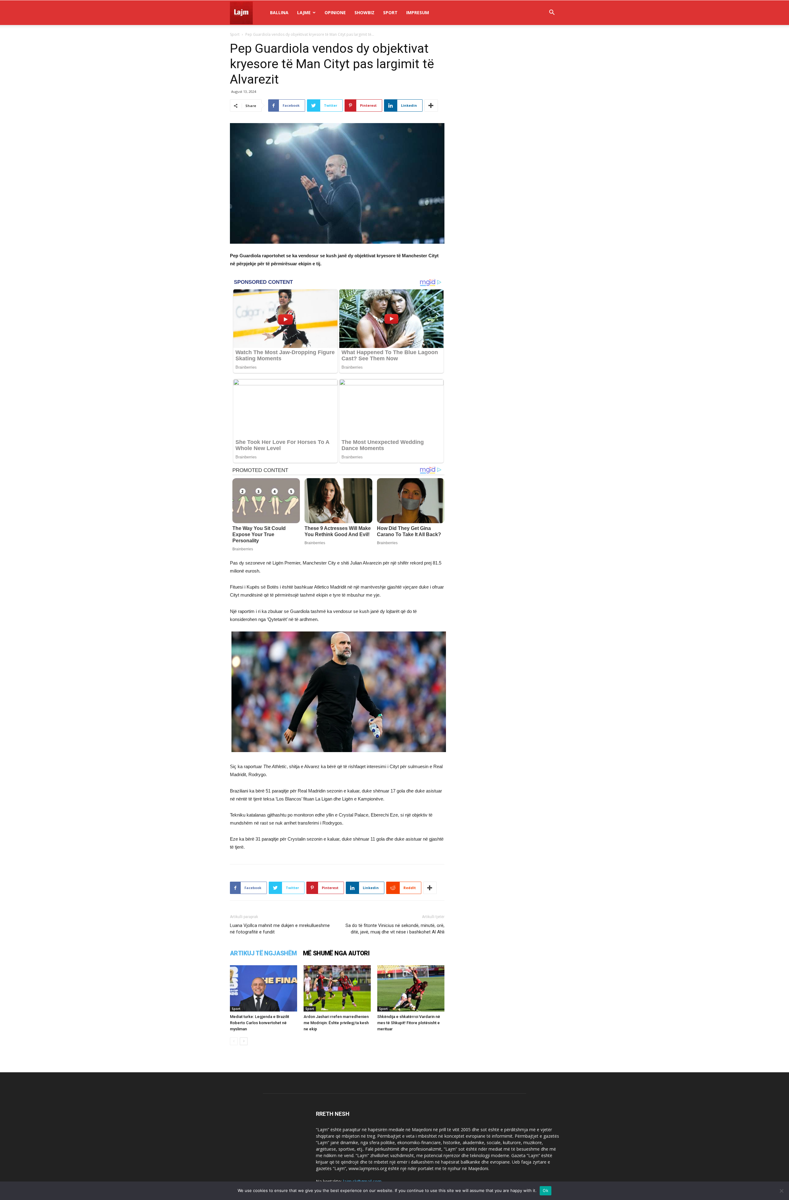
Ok (545, 1190)
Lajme (304, 12)
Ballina (279, 12)
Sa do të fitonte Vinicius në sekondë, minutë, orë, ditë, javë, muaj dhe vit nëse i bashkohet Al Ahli (394, 929)
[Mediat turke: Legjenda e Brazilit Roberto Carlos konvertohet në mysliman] (263, 988)
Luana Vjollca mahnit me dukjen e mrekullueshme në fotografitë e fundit (280, 929)
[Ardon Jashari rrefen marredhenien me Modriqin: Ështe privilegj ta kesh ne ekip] (337, 988)
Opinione (335, 12)
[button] (551, 13)
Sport (390, 12)
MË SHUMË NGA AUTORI (336, 953)
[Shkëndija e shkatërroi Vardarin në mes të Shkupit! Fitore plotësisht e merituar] (410, 988)
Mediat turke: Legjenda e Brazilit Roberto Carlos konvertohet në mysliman (259, 1022)
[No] (781, 1191)
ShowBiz (364, 12)
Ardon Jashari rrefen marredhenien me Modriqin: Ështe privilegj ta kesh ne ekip (336, 1022)
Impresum (417, 12)
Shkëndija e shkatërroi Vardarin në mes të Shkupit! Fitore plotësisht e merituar (408, 1022)
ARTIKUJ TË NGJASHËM (263, 953)
